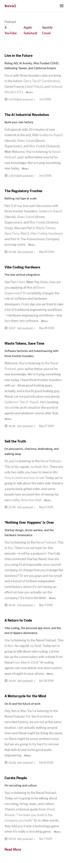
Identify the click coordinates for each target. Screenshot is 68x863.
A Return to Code (18, 620)
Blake (44, 282)
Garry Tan (30, 81)
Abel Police (34, 87)
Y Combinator (48, 81)
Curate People (16, 778)
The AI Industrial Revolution (27, 115)
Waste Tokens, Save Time (24, 343)
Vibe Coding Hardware (46, 233)
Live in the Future (18, 55)
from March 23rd (25, 662)
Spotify (47, 27)
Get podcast (25, 99)
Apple (28, 27)
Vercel (9, 408)
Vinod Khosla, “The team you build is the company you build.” (30, 814)
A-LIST (17, 92)
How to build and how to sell (24, 478)
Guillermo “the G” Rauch (22, 402)
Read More (13, 849)
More (28, 92)
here (22, 282)
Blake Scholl (25, 141)
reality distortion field (26, 500)
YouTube (11, 33)
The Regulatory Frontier (24, 191)
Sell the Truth (15, 441)
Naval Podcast (50, 461)
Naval (10, 6)
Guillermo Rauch (51, 135)
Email (46, 33)
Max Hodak (37, 146)
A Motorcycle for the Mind (25, 696)
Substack (30, 33)
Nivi (7, 152)
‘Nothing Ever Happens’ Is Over (29, 522)
